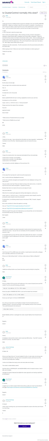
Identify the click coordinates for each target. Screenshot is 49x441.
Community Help (22, 7)
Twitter (5, 65)
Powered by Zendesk (43, 439)
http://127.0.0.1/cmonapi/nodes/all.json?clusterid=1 (18, 206)
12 (46, 65)
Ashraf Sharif (8, 276)
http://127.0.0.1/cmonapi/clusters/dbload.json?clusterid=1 (20, 208)
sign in (6, 418)
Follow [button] (42, 12)
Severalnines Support (6, 7)
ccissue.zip (4, 61)
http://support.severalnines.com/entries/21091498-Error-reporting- (22, 387)
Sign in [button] (43, 2)
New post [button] (25, 426)
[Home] (7, 3)
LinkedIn (7, 65)
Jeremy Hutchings (10, 347)
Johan (7, 76)
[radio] (45, 15)
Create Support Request (36, 2)
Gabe (7, 15)
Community (27, 2)
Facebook (3, 65)
